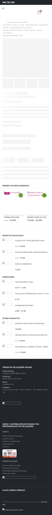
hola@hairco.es (7, 384)
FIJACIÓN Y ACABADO (9, 215)
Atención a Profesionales (11, 441)
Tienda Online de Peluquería (12, 436)
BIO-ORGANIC (31, 215)
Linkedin (15, 398)
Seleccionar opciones (44, 195)
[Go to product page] (37, 202)
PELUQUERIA (18, 215)
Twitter (10, 398)
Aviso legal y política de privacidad (14, 471)
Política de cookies (9, 473)
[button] (48, 12)
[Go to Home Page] (3, 22)
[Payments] (12, 510)
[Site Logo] (7, 12)
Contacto (5, 447)
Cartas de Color (7, 444)
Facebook (5, 398)
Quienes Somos (8, 439)
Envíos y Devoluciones (10, 468)
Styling (24, 215)
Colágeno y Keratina (41, 215)
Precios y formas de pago (11, 465)
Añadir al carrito (21, 195)
